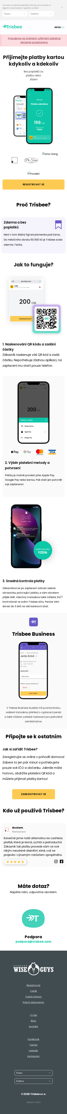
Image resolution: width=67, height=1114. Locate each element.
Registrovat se (33, 184)
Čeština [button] (34, 13)
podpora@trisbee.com (33, 941)
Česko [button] (7, 13)
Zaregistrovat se (33, 794)
